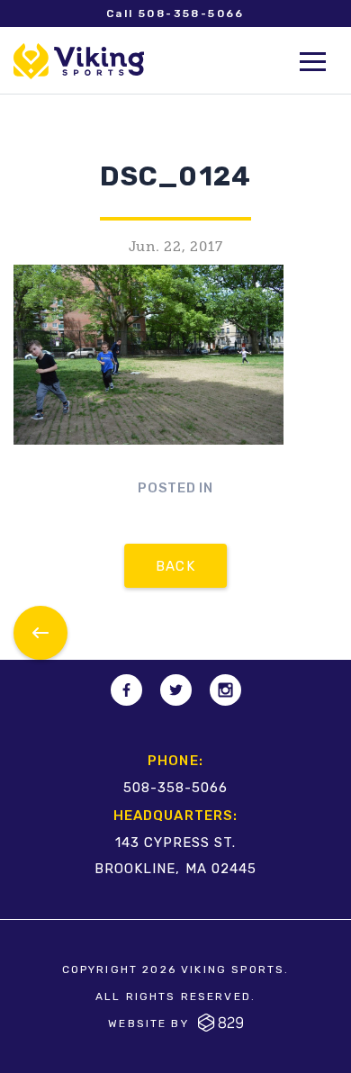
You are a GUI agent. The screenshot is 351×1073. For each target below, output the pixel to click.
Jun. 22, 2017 (176, 247)
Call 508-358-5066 (175, 13)
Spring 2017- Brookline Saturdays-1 (41, 633)
